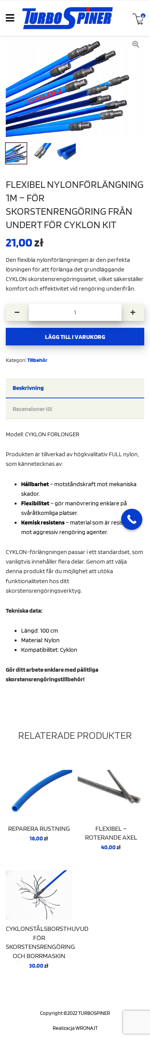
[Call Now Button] (131, 519)
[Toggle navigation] (10, 18)
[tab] (75, 388)
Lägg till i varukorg (75, 336)
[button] (133, 312)
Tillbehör (37, 360)
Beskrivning (28, 387)
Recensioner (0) (32, 409)
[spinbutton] (75, 312)
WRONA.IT (86, 1028)
